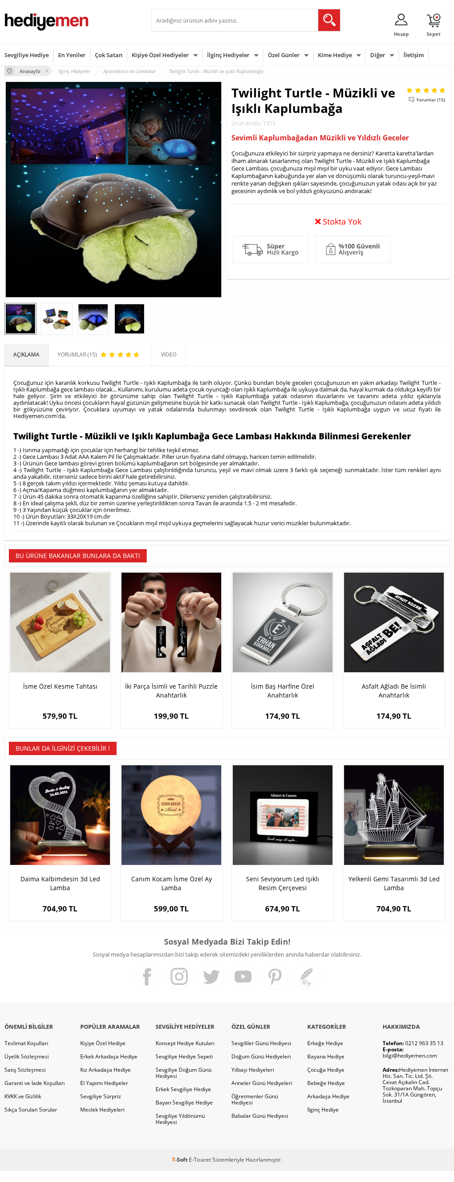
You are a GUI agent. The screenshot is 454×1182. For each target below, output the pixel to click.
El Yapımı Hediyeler (104, 1083)
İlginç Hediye (323, 1109)
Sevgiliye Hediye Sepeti (184, 1056)
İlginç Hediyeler (228, 55)
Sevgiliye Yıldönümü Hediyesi (180, 1119)
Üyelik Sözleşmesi (26, 1056)
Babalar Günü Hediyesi (259, 1116)
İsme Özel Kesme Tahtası (60, 686)
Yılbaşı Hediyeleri (252, 1069)
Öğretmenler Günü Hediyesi (254, 1099)
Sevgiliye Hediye (26, 55)
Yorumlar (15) (430, 100)
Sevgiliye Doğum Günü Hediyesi (183, 1073)
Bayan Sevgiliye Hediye (184, 1102)
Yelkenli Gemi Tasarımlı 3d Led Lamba (394, 883)
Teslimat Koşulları (26, 1043)
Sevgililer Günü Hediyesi (261, 1043)
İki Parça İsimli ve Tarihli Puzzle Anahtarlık (171, 690)
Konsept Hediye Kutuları (185, 1043)
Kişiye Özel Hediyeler (160, 55)
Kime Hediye (335, 55)
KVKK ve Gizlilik (22, 1096)
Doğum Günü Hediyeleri (261, 1056)
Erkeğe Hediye (325, 1043)
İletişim (413, 55)
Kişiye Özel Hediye (102, 1043)
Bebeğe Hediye (326, 1083)
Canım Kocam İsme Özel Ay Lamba (171, 883)
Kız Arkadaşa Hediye (105, 1069)
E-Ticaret (200, 1159)
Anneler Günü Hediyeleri (261, 1083)
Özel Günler (284, 55)
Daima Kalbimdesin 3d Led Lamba (60, 883)
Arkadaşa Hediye (328, 1096)
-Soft (180, 1159)
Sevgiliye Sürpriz (100, 1096)
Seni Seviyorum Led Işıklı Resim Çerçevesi (282, 883)
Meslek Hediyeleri (102, 1109)
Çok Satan (108, 55)
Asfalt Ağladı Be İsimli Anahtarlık (394, 690)
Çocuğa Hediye (325, 1069)
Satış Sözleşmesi (25, 1069)
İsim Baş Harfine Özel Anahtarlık (282, 690)
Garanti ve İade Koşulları (34, 1083)
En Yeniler (72, 55)
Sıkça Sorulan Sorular (30, 1109)
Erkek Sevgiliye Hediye (183, 1089)
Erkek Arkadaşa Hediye (108, 1056)
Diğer (377, 55)
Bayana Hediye (325, 1056)
